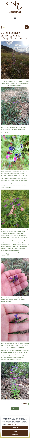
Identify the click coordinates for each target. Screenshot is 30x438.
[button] (15, 18)
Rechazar (15, 431)
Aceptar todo (15, 427)
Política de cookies (12, 424)
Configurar (15, 434)
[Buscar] (26, 27)
